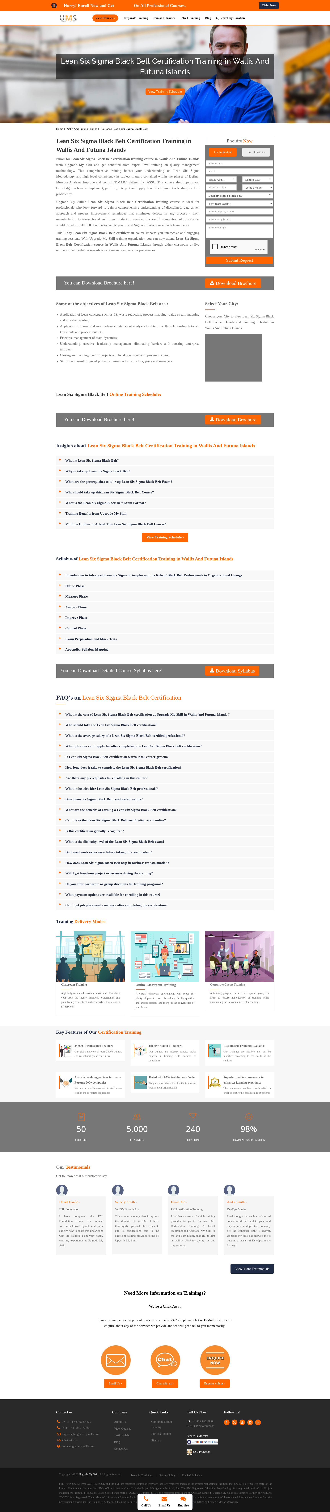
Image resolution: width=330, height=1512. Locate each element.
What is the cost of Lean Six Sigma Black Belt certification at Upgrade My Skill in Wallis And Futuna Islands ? (147, 714)
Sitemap (156, 1440)
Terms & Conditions (142, 1475)
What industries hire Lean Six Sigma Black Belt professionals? (111, 789)
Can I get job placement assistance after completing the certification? (116, 905)
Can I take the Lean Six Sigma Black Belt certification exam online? (115, 820)
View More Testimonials (252, 1269)
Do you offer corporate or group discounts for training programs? (114, 884)
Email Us (115, 1383)
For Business (256, 152)
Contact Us (121, 1448)
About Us (120, 1421)
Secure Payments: (197, 1435)
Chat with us (164, 1383)
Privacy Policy (167, 1475)
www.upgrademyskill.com (78, 1446)
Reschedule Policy (192, 1475)
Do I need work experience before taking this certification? (108, 852)
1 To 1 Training (190, 18)
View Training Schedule (165, 91)
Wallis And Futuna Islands (82, 128)
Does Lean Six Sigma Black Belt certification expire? (104, 799)
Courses (105, 128)
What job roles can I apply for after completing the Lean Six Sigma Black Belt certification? (133, 746)
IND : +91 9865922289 (75, 1428)
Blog (208, 18)
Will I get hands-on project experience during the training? (109, 873)
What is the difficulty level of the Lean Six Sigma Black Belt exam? (114, 842)
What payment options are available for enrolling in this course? (113, 895)
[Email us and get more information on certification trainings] (115, 1359)
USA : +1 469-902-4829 (76, 1421)
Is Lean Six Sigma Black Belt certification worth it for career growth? (117, 757)
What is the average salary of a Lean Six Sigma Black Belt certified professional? (125, 736)
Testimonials (121, 1435)
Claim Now (269, 5)
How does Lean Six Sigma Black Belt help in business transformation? (117, 863)
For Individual (222, 152)
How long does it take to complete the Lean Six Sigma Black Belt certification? (123, 767)
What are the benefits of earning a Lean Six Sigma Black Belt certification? (121, 810)
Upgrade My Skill (88, 1474)
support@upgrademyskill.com (80, 1434)
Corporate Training (135, 18)
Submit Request (239, 260)
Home (60, 128)
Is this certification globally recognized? (94, 831)
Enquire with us (214, 1383)
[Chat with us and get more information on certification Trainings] (165, 1359)
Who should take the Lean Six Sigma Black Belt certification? (111, 725)
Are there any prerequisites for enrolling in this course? (106, 778)
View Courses (122, 1428)
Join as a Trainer (164, 18)
